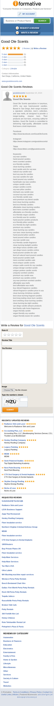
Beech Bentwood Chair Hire (14, 583)
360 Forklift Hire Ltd (10, 614)
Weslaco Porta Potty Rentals (14, 579)
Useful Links (6, 695)
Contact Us (47, 692)
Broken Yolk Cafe (9, 605)
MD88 (6, 454)
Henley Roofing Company (15, 440)
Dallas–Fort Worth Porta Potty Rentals (18, 588)
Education (7, 645)
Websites (7, 686)
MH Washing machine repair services (18, 575)
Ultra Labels (7, 570)
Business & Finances (12, 641)
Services (7, 675)
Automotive (8, 637)
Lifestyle (13, 69)
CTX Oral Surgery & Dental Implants (19, 474)
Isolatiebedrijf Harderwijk (12, 501)
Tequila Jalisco (8, 596)
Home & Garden (10, 660)
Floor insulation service (12, 523)
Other (5, 671)
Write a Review (40, 48)
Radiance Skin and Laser (15, 424)
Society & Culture (10, 678)
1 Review (26, 48)
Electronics (8, 649)
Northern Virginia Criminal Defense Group (19, 527)
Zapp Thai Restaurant (11, 514)
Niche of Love (10, 488)
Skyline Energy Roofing (14, 481)
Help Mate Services (10, 557)
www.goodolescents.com (12, 81)
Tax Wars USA (8, 566)
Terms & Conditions (21, 692)
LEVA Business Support (12, 510)
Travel (6, 682)
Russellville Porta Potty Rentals (15, 601)
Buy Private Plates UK (11, 549)
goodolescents (19, 93)
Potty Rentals (7, 609)
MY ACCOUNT (28, 14)
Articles (15, 695)
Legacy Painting (11, 447)
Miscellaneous (9, 667)
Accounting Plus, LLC (13, 431)
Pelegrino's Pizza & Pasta (13, 627)
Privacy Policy (36, 692)
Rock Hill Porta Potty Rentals (14, 592)
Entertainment (9, 652)
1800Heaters (7, 544)
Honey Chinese (8, 618)
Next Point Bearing (12, 468)
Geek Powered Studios (14, 461)
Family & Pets (9, 656)
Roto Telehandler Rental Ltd (13, 622)
